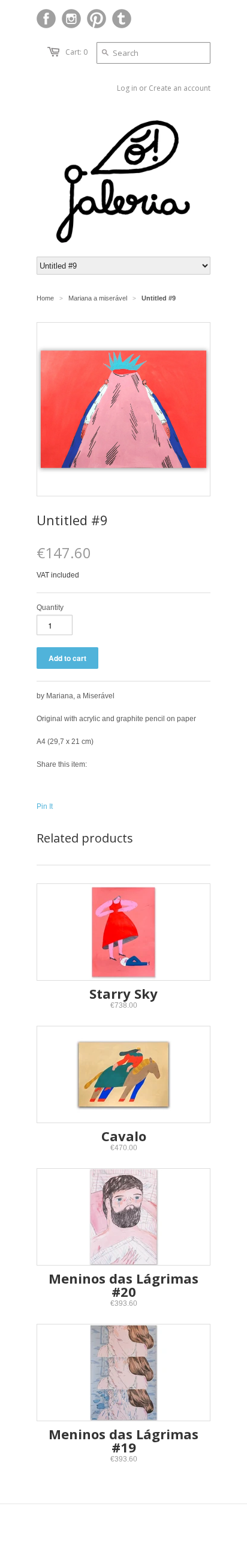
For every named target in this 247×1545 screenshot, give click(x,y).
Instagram (71, 18)
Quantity (50, 607)
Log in (127, 88)
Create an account (179, 88)
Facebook (46, 18)
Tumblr (121, 18)
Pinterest (96, 18)
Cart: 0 (76, 52)
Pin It (45, 806)
